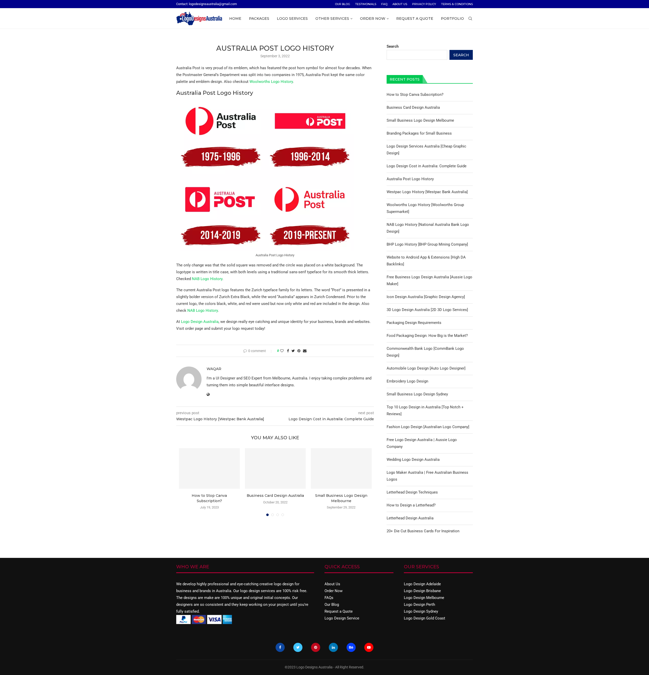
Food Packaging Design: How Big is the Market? (427, 335)
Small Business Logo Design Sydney (417, 394)
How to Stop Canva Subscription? (415, 94)
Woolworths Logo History (271, 81)
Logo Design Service (341, 618)
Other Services (332, 18)
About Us (399, 4)
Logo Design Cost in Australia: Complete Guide (426, 166)
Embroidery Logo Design (407, 381)
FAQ (384, 4)
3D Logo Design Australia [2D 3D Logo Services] (427, 309)
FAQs (328, 597)
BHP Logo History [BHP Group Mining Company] (427, 244)
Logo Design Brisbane (422, 591)
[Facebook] (280, 647)
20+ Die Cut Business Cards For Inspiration (423, 531)
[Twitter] (297, 647)
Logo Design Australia (200, 321)
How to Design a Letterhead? (411, 505)
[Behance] (351, 647)
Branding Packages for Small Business (419, 133)
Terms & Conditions (457, 4)
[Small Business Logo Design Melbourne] (341, 468)
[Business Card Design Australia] (275, 468)
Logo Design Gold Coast (424, 618)
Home (235, 18)
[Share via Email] (305, 351)
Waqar (214, 369)
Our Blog (342, 4)
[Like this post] (282, 351)
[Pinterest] (315, 647)
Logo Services (292, 18)
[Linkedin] (333, 647)
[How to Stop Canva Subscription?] (209, 468)
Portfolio (452, 18)
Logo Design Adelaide (422, 584)
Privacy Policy (424, 4)
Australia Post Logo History (410, 179)
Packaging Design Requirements (414, 322)
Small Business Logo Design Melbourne (420, 120)
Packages (259, 18)
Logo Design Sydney (421, 611)
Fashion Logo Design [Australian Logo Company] (428, 427)
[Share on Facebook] (288, 351)
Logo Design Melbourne (424, 597)
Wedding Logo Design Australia (413, 459)
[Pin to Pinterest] (298, 351)
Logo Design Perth (419, 604)
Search (393, 46)
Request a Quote (414, 18)
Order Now (372, 18)
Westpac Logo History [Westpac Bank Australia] (427, 192)
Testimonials (365, 4)
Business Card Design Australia (275, 495)
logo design (284, 584)
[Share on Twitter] (293, 351)
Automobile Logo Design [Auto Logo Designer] (426, 368)
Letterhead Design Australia (410, 518)
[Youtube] (368, 647)
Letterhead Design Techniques (412, 492)
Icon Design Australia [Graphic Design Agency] (426, 297)
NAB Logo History (207, 279)
